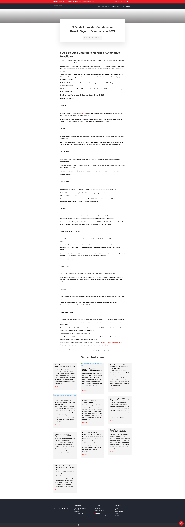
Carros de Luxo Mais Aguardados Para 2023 (63, 435)
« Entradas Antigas (58, 496)
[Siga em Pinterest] (130, 2)
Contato (117, 515)
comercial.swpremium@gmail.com (85, 2)
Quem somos (118, 510)
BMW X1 (83, 113)
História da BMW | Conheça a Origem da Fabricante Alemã (120, 399)
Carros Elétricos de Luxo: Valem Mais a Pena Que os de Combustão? (65, 402)
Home (116, 508)
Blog (116, 513)
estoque (106, 345)
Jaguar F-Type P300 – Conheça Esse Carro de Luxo (92, 370)
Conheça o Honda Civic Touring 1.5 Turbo (90, 402)
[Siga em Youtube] (127, 2)
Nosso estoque (119, 511)
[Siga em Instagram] (116, 2)
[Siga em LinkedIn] (122, 2)
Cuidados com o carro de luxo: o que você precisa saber (65, 366)
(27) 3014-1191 (58, 2)
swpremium (90, 37)
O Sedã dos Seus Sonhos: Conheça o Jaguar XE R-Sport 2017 (65, 467)
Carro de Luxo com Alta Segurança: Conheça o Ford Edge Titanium (119, 366)
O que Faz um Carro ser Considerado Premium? (118, 431)
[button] (181, 523)
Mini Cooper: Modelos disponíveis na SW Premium (91, 433)
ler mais (57, 387)
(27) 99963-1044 (69, 2)
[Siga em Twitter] (124, 2)
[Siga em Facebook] (119, 2)
